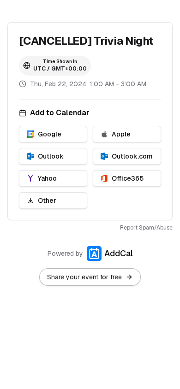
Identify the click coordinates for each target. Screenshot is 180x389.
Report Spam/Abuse (146, 227)
